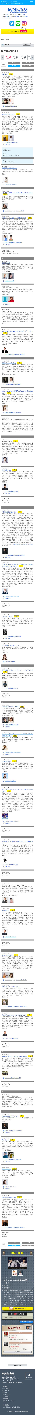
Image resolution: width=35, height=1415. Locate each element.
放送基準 (5, 1398)
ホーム (2, 39)
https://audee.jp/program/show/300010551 (16, 980)
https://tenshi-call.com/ (11, 184)
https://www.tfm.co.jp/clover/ (12, 821)
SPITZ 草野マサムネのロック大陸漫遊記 (14, 1056)
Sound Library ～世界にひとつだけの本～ (17, 192)
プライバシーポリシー (9, 1401)
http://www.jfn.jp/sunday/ (11, 142)
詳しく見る (17, 1352)
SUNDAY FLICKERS (8, 114)
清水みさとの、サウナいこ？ (11, 987)
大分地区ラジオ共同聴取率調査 (11, 1407)
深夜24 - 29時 (28, 65)
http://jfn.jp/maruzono (10, 937)
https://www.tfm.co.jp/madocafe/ (13, 412)
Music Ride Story (7, 955)
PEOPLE (4, 74)
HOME (5, 1386)
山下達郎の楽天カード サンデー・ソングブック (17, 670)
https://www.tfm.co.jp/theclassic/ (13, 1159)
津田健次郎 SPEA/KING (9, 512)
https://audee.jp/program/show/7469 (14, 211)
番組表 (7, 39)
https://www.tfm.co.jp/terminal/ (12, 384)
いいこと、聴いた (7, 616)
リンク (5, 1403)
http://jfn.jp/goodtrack (10, 1186)
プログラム (6, 1390)
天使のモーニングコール (9, 168)
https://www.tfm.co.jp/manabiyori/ (13, 242)
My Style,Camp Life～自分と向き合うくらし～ (17, 331)
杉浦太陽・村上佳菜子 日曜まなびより (14, 218)
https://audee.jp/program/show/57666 (14, 354)
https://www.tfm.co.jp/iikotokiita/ (13, 636)
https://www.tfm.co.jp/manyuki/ (13, 1078)
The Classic (5, 1140)
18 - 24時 (14, 65)
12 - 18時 (27, 63)
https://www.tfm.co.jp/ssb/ (11, 688)
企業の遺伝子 (6, 263)
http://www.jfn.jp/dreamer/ (11, 1038)
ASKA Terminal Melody (9, 363)
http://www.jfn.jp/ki (9, 281)
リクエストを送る (13, 31)
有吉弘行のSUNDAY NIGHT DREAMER (14, 1015)
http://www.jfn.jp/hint (10, 661)
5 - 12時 (14, 63)
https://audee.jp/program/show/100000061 (16, 1006)
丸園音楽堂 (5, 910)
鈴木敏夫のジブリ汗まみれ (10, 1116)
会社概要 (5, 1396)
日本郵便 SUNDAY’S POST (10, 707)
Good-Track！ (6, 1169)
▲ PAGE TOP (17, 1365)
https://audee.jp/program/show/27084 (14, 1227)
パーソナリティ (7, 1388)
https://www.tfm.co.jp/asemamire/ (13, 1130)
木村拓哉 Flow (6, 470)
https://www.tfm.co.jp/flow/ (11, 491)
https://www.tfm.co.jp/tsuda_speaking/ (23, 544)
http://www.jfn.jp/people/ (11, 106)
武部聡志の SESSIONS (9, 1197)
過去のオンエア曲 (26, 1321)
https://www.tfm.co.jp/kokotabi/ (13, 752)
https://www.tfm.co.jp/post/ (11, 724)
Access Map (29, 1377)
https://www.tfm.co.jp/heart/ (12, 596)
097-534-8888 (8, 1382)
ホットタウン (6, 1394)
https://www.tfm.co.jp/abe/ (11, 864)
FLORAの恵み (6, 761)
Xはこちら (7, 144)
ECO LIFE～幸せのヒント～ (10, 645)
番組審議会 (6, 1405)
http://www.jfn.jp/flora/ (10, 781)
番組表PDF (27, 44)
